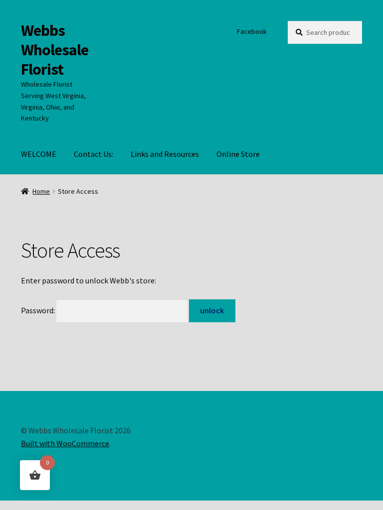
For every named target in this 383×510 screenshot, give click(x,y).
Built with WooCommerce (65, 443)
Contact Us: (93, 154)
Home (41, 191)
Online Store (238, 154)
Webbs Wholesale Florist (54, 49)
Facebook (252, 31)
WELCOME (38, 154)
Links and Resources (165, 154)
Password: (38, 310)
